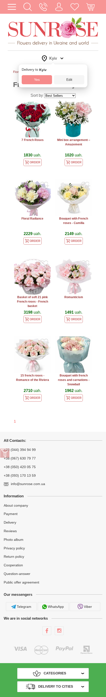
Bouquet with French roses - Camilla (73, 221)
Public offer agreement (21, 582)
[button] (27, 7)
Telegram (24, 607)
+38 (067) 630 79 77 (20, 458)
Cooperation (13, 565)
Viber (88, 607)
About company (16, 505)
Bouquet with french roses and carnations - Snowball (73, 380)
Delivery (10, 522)
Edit (69, 80)
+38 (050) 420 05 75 (20, 467)
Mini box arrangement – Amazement (73, 142)
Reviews (10, 531)
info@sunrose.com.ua (28, 484)
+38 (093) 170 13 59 (20, 475)
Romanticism (73, 297)
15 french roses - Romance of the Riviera (32, 378)
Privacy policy (14, 548)
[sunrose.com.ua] (47, 631)
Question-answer (17, 574)
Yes (37, 80)
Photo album (13, 540)
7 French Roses (32, 140)
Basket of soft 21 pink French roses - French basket (32, 301)
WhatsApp (56, 607)
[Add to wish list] (45, 107)
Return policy (14, 556)
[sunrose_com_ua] (59, 631)
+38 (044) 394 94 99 (20, 450)
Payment (11, 514)
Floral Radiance (32, 218)
